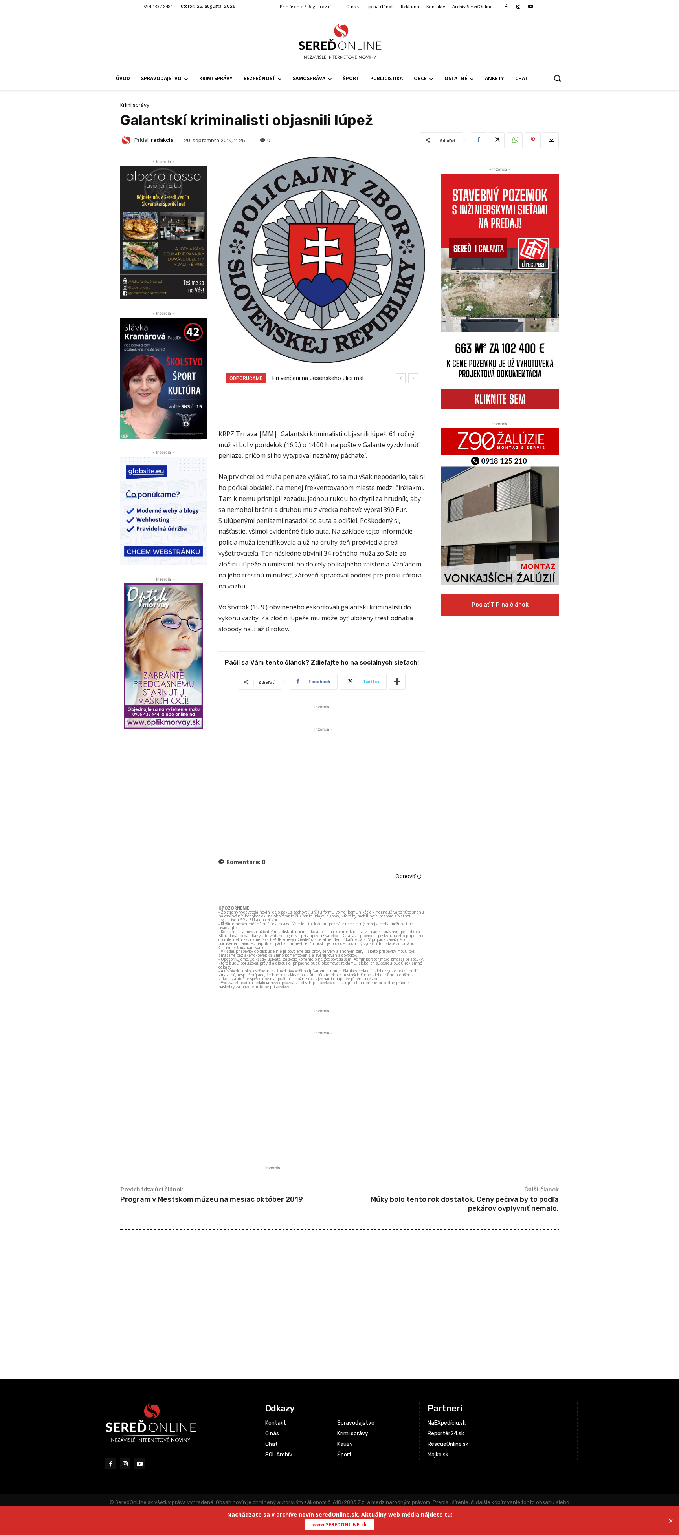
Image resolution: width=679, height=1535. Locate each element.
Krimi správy (134, 105)
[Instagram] (518, 7)
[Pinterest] (533, 140)
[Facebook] (506, 7)
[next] (413, 378)
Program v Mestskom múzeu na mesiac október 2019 (211, 1199)
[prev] (401, 378)
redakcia (162, 140)
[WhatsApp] (515, 140)
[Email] (551, 140)
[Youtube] (531, 7)
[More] (397, 682)
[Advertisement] (321, 788)
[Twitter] (497, 140)
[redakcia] (127, 140)
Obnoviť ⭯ (408, 876)
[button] (557, 78)
